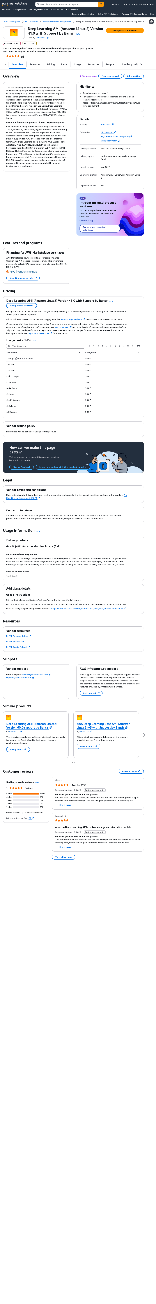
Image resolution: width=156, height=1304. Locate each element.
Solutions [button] (55, 10)
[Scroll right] (141, 64)
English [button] (113, 4)
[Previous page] (89, 346)
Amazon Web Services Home (134, 14)
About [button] (5, 10)
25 (128, 346)
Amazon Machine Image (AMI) (115, 148)
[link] (111, 21)
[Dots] (72, 762)
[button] (78, 34)
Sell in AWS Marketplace (108, 14)
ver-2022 (105, 167)
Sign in (126, 4)
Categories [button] (18, 10)
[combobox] (66, 4)
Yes (103, 185)
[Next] (143, 734)
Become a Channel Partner (83, 14)
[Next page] (132, 346)
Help (152, 14)
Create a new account (144, 4)
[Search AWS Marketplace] (101, 4)
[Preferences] (138, 345)
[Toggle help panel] (151, 21)
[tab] (17, 64)
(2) (22, 56)
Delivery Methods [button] (37, 10)
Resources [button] (71, 10)
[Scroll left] (6, 64)
